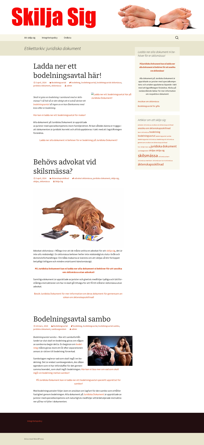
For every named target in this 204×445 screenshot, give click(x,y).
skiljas (36, 181)
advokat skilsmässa (83, 178)
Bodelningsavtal (59, 82)
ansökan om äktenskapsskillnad (162, 125)
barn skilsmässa (143, 132)
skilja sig (115, 178)
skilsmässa (56, 85)
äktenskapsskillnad (151, 164)
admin (69, 85)
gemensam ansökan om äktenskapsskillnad (152, 143)
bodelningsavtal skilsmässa (109, 82)
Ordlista (67, 37)
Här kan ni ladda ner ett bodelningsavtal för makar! (59, 115)
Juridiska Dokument (94, 394)
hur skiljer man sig (144, 147)
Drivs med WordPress (34, 439)
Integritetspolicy (49, 37)
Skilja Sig (59, 181)
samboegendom (58, 329)
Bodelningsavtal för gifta (149, 106)
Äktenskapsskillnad (60, 178)
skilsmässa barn (163, 157)
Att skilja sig (29, 37)
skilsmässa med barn (145, 161)
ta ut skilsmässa (167, 161)
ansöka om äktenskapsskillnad (154, 128)
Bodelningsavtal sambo (72, 319)
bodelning (75, 82)
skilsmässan (157, 161)
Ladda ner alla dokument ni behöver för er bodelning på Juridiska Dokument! (78, 140)
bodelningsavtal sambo (108, 326)
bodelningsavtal (88, 82)
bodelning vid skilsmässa (165, 139)
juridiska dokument (41, 85)
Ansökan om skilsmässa (148, 101)
